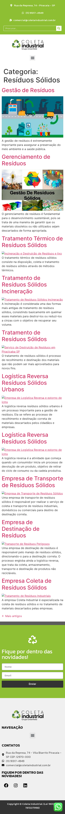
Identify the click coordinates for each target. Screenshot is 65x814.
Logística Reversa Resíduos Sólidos (25, 438)
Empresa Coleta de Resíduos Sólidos (26, 584)
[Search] (58, 28)
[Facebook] (6, 785)
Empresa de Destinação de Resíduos (21, 529)
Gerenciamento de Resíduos (26, 160)
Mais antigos (12, 616)
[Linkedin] (25, 785)
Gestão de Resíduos (28, 90)
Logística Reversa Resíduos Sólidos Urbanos (25, 383)
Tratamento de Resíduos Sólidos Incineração (24, 285)
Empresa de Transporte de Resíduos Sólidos (32, 481)
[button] (32, 58)
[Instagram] (15, 785)
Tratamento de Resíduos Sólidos (24, 335)
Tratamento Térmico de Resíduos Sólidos (32, 241)
